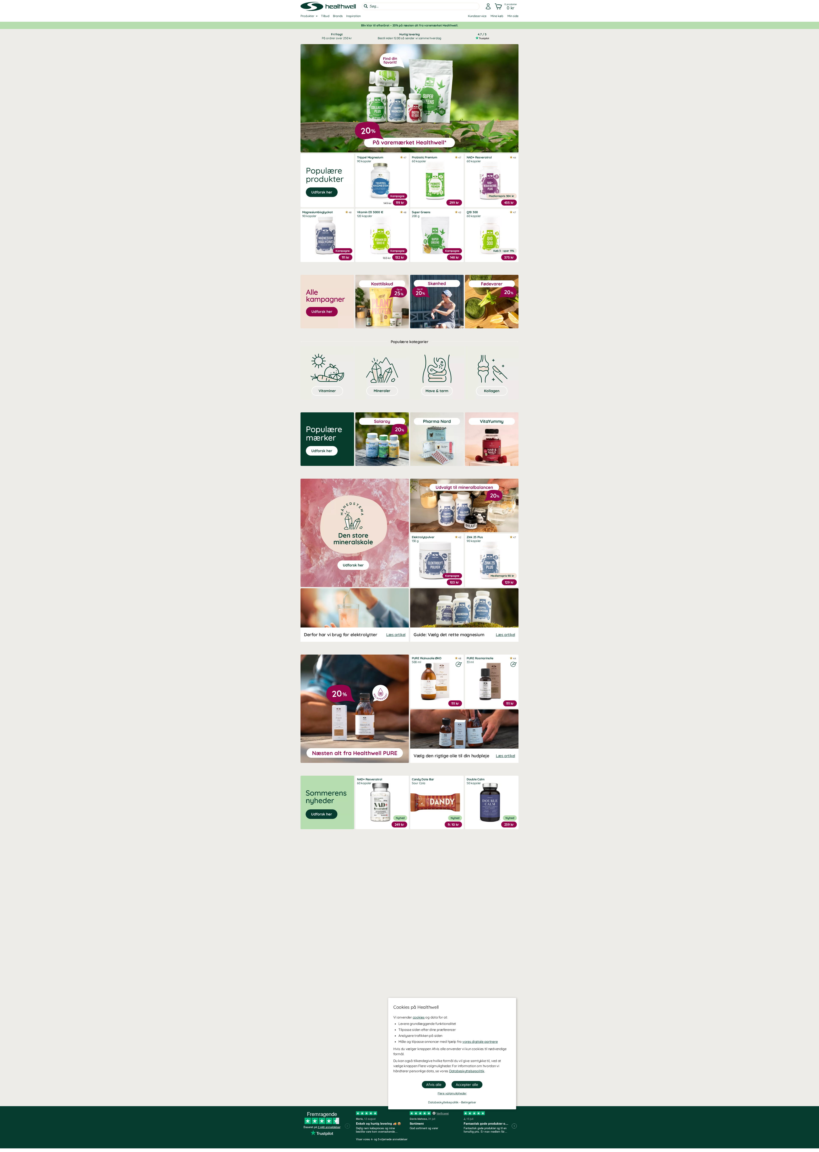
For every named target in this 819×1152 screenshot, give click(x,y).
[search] (420, 6)
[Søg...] (366, 6)
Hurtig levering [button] (409, 36)
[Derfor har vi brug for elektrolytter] (355, 615)
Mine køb (497, 16)
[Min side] (488, 6)
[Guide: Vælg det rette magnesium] (464, 615)
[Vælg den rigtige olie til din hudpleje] (464, 736)
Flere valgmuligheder (452, 1093)
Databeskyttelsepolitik (466, 1071)
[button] (506, 6)
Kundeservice (477, 16)
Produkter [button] (307, 16)
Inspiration (353, 16)
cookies (419, 1017)
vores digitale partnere (480, 1041)
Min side (512, 16)
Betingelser (468, 1102)
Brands (338, 16)
